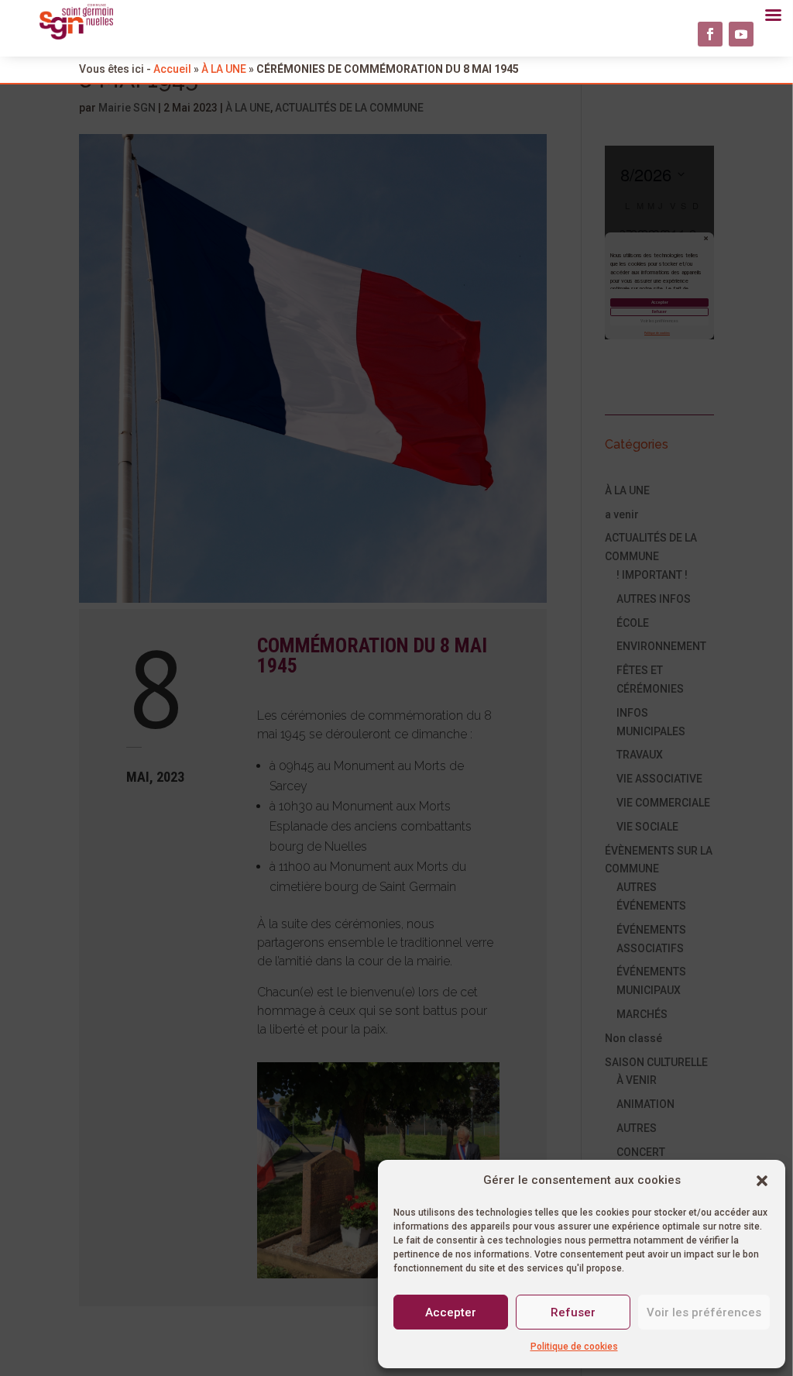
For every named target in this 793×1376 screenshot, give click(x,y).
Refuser (573, 1312)
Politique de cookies (574, 1346)
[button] (762, 1181)
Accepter (450, 1312)
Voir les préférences (704, 1312)
